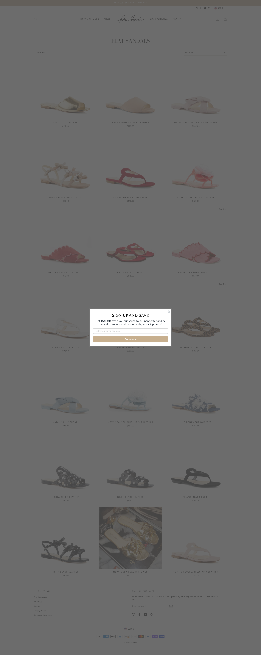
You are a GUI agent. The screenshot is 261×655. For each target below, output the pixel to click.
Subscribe (130, 339)
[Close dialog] (168, 311)
